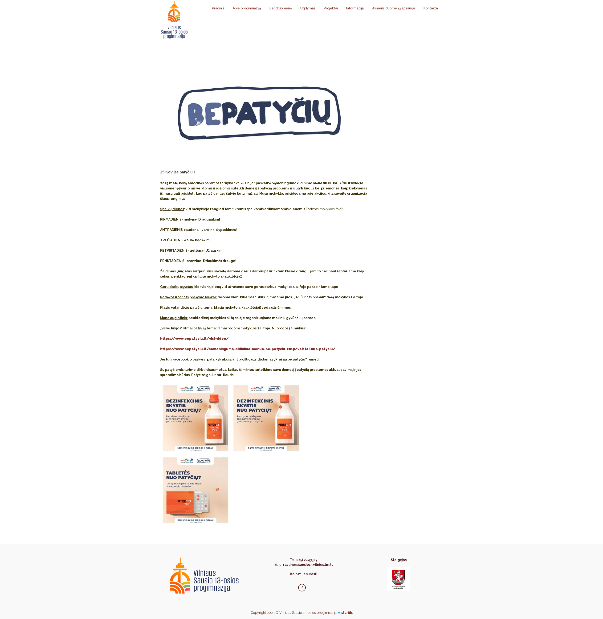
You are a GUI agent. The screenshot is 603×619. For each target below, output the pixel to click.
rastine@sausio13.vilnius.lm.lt (308, 564)
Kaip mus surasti (303, 574)
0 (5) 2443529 (307, 560)
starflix (347, 613)
